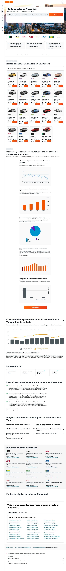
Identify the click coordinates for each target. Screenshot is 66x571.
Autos (16, 547)
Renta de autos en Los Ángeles (15, 527)
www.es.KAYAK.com (9, 547)
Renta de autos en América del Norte (24, 547)
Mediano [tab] (21, 329)
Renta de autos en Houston (49, 527)
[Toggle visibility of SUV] (27, 239)
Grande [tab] (27, 329)
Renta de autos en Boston (14, 534)
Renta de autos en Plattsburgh (33, 523)
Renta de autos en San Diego (15, 536)
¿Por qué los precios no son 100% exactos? (17, 563)
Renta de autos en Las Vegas (32, 529)
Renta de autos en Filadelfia (32, 534)
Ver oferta (14, 85)
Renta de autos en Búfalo (14, 522)
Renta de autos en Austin (49, 534)
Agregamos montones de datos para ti (16, 561)
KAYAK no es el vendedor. (13, 558)
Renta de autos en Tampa (14, 529)
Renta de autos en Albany (49, 522)
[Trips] (2, 24)
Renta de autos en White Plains (50, 523)
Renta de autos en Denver (14, 532)
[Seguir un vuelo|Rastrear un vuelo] (2, 17)
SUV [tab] (31, 329)
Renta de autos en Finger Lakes (33, 538)
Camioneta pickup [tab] (42, 329)
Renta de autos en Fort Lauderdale (51, 525)
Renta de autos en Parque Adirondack (16, 538)
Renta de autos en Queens (49, 520)
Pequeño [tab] (16, 329)
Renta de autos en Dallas (49, 532)
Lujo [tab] (49, 329)
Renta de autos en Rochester (32, 522)
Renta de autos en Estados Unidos (39, 547)
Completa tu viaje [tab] (23, 512)
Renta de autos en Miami (32, 525)
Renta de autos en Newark (49, 529)
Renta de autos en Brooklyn (32, 520)
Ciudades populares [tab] (12, 512)
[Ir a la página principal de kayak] (9, 2)
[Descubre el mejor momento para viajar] (2, 20)
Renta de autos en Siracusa (14, 523)
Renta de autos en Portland (32, 527)
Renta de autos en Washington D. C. (51, 531)
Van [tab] (35, 329)
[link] (35, 307)
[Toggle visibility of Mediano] (28, 241)
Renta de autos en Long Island (33, 536)
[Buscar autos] (2, 11)
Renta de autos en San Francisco (33, 532)
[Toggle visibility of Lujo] (37, 239)
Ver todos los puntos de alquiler (12, 457)
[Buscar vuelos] (2, 6)
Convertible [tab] (54, 329)
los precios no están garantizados (35, 554)
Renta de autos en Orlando (14, 525)
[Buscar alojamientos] (2, 8)
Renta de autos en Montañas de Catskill (52, 536)
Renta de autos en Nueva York (15, 520)
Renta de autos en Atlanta (32, 531)
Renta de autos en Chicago (14, 531)
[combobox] (13, 11)
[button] (2, 2)
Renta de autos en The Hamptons (50, 538)
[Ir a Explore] (2, 15)
